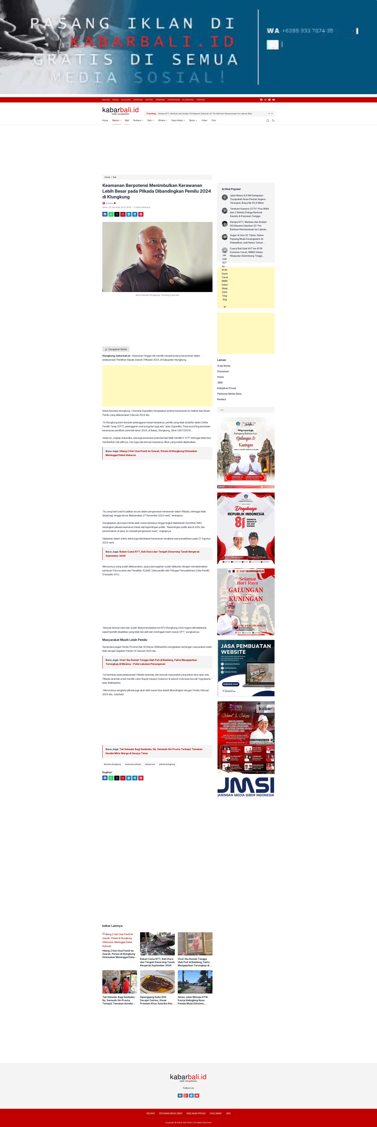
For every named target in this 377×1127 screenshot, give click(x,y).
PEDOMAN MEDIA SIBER (170, 1113)
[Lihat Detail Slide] (188, 48)
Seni (149, 120)
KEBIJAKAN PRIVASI (196, 1113)
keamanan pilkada (133, 764)
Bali (127, 120)
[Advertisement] (188, 149)
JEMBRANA (160, 100)
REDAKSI (151, 1113)
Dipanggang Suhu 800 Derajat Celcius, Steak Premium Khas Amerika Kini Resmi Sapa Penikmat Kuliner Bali (157, 1000)
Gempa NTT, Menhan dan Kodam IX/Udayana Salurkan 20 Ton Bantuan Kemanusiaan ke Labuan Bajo (248, 225)
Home (105, 120)
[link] (261, 100)
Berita (116, 120)
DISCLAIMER (216, 1113)
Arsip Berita (223, 365)
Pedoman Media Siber (229, 393)
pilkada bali (150, 764)
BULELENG (126, 100)
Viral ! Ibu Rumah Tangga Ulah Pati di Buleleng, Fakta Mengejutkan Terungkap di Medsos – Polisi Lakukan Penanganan (194, 962)
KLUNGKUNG (188, 100)
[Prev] (269, 113)
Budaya (137, 120)
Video (204, 120)
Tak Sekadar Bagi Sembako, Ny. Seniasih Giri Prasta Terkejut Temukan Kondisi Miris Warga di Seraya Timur (119, 1000)
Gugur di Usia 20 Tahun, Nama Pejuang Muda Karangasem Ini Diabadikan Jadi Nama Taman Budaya (204, 113)
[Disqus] (157, 871)
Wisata (161, 120)
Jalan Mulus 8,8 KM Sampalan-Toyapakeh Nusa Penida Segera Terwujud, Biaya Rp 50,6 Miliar (248, 199)
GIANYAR (149, 100)
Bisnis (192, 120)
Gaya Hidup (177, 120)
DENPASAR (138, 100)
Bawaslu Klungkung (112, 764)
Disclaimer (223, 371)
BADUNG (106, 100)
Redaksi (221, 399)
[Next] (272, 113)
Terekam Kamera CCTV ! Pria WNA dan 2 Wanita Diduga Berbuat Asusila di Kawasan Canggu (249, 212)
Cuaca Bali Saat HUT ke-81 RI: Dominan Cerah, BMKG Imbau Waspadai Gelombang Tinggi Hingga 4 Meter (246, 252)
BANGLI (116, 100)
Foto (214, 120)
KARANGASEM (174, 100)
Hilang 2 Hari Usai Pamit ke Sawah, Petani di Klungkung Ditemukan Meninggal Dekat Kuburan (118, 954)
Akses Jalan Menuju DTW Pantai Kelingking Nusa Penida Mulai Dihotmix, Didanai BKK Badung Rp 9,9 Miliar (194, 1000)
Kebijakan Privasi (226, 388)
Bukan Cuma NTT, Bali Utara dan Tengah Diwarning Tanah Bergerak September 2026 (157, 962)
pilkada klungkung (167, 764)
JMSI (220, 382)
